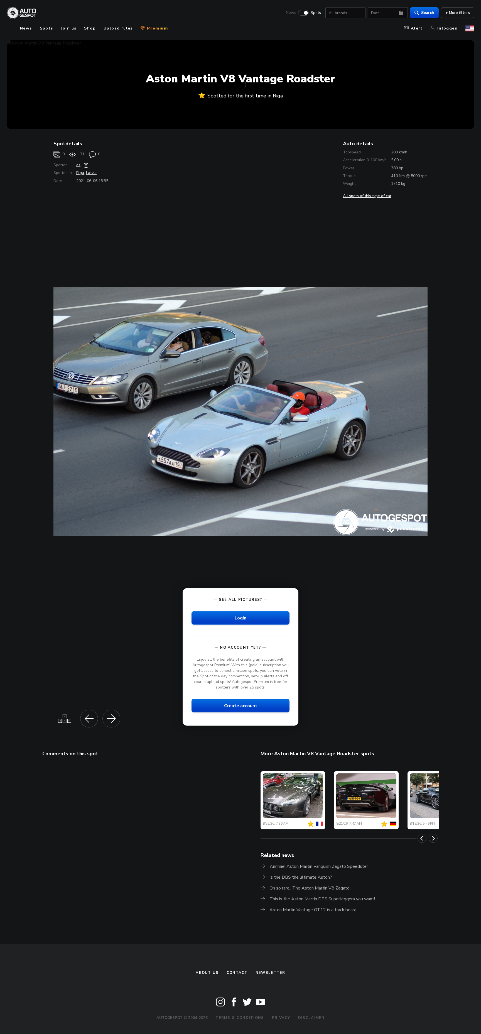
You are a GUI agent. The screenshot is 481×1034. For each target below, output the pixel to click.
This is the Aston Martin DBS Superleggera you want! (322, 899)
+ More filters (457, 12)
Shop (90, 28)
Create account (240, 706)
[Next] (433, 838)
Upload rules (118, 28)
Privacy (281, 1017)
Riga (80, 172)
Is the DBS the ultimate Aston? (300, 877)
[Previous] (422, 838)
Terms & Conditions (239, 1017)
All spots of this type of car (367, 196)
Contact (237, 972)
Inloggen (447, 28)
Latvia (91, 172)
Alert (417, 28)
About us (207, 972)
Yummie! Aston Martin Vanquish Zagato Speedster (318, 866)
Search (427, 12)
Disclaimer (311, 1017)
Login (240, 618)
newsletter (270, 972)
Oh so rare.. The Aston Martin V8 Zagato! (309, 888)
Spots (316, 13)
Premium (157, 28)
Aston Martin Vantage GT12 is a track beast (313, 910)
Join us (69, 28)
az (78, 165)
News (291, 13)
